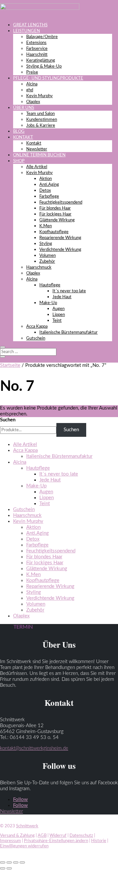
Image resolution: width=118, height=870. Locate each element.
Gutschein (35, 338)
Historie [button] (98, 841)
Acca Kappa (37, 326)
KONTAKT (23, 137)
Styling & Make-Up (44, 66)
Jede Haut (61, 297)
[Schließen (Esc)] (22, 862)
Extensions (36, 43)
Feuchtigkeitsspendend (60, 202)
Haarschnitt (37, 55)
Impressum (10, 841)
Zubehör (47, 261)
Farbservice (37, 49)
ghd (29, 90)
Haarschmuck (38, 267)
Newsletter (36, 149)
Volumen (47, 256)
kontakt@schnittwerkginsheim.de (34, 748)
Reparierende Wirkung (60, 238)
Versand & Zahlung (17, 836)
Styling (45, 244)
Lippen (58, 315)
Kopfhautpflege (54, 232)
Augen (58, 309)
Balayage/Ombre (42, 37)
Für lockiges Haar (55, 214)
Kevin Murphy (39, 96)
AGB (42, 836)
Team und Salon (40, 114)
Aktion (45, 179)
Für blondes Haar (55, 208)
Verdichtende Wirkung (60, 250)
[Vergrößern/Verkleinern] (2, 862)
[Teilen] (15, 862)
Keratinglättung (40, 60)
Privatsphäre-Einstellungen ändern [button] (56, 841)
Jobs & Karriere (40, 125)
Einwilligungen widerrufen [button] (24, 846)
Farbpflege (49, 196)
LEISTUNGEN (26, 31)
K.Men (45, 226)
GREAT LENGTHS (30, 25)
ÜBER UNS (23, 108)
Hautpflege (49, 285)
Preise (32, 72)
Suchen (7, 419)
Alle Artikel (36, 167)
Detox (45, 191)
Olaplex (33, 102)
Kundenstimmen (41, 120)
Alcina (31, 84)
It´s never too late (69, 291)
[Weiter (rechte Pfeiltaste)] (9, 868)
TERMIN (23, 627)
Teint (57, 321)
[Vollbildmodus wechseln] (9, 862)
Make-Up (48, 303)
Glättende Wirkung (57, 220)
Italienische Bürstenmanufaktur (68, 332)
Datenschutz (81, 836)
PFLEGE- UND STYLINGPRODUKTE (48, 78)
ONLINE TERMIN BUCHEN (39, 155)
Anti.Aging (49, 185)
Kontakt (33, 143)
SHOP (19, 161)
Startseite (10, 365)
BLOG (19, 131)
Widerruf (58, 836)
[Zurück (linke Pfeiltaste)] (2, 868)
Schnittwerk (27, 826)
